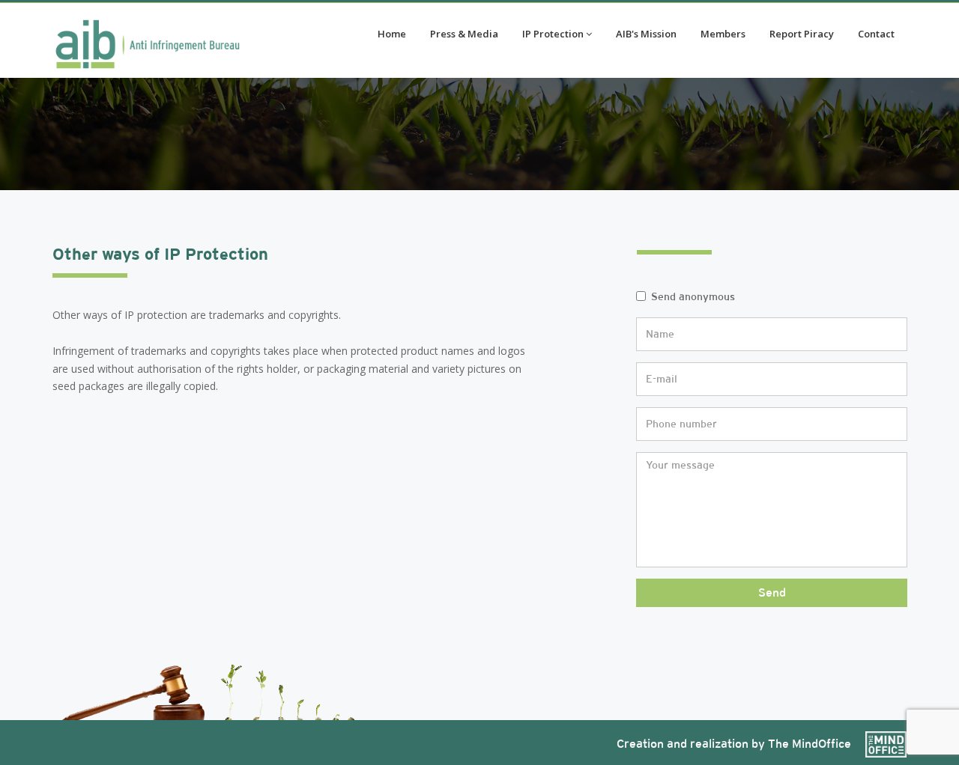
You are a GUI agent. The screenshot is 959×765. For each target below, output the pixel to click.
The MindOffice (811, 744)
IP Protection (553, 33)
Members (723, 33)
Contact (876, 33)
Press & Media (464, 33)
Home (392, 33)
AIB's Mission (646, 33)
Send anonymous (693, 296)
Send (772, 592)
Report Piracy (801, 33)
